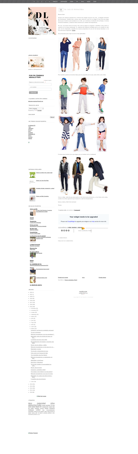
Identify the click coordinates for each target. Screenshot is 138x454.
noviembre (33, 310)
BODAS (88, 1)
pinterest (80, 227)
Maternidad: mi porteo (36, 349)
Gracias (31, 261)
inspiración (45, 406)
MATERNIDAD (64, 1)
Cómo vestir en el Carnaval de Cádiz (39, 353)
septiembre (34, 314)
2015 (31, 306)
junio (32, 320)
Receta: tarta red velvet (36, 367)
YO (51, 405)
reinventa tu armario (32, 414)
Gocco (29, 135)
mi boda (40, 412)
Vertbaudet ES (31, 134)
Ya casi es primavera (36, 332)
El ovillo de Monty (34, 251)
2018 (31, 300)
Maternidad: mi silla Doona (37, 360)
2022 (31, 292)
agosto (33, 316)
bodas (33, 406)
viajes (50, 406)
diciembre (33, 308)
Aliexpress (31, 128)
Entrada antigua (102, 277)
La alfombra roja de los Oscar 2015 (39, 339)
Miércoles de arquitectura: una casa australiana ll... (42, 334)
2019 (31, 298)
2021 (31, 294)
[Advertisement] (76, 285)
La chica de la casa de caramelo (38, 236)
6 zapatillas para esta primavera (38, 379)
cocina (42, 408)
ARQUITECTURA (34, 405)
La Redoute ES (31, 125)
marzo (32, 326)
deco (30, 403)
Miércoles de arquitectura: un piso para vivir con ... (42, 347)
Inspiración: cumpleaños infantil (38, 369)
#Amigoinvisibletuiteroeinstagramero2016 (39, 265)
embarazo (31, 410)
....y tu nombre (32, 87)
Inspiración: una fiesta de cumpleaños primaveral (42, 330)
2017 (31, 302)
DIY (77, 1)
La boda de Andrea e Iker (41, 277)
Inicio (83, 277)
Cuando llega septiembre (35, 222)
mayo (32, 322)
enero (32, 381)
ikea (43, 410)
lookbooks (85, 230)
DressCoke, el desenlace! (37, 362)
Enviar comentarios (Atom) (71, 280)
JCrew (73, 30)
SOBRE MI (55, 1)
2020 (31, 296)
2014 (31, 384)
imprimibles (31, 411)
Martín (37, 406)
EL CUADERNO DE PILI (36, 264)
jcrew (79, 230)
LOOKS (38, 410)
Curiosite (30, 137)
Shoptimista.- (33, 221)
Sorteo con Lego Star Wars (42, 180)
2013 (31, 386)
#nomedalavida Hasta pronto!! (42, 269)
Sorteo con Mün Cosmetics (42, 196)
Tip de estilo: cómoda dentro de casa (39, 351)
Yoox (30, 127)
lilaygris (32, 267)
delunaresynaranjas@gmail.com (35, 101)
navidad (48, 405)
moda (90, 230)
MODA (71, 1)
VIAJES (94, 1)
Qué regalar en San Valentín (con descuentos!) (41, 371)
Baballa (32, 260)
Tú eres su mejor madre (35, 233)
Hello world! (32, 249)
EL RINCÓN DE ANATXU (36, 285)
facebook (74, 227)
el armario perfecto (47, 412)
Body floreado (39, 253)
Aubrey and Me (33, 209)
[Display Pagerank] (33, 433)
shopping (52, 408)
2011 (31, 390)
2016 (31, 304)
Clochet (32, 217)
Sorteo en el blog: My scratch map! (44, 172)
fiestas (46, 408)
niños (52, 403)
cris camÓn (33, 276)
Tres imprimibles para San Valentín (39, 355)
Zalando (30, 138)
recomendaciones (50, 410)
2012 (31, 388)
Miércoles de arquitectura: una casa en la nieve (42, 373)
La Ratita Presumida (35, 244)
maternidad (41, 403)
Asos (29, 131)
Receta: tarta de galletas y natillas (39, 345)
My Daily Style (33, 228)
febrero (33, 328)
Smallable (30, 132)
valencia (36, 411)
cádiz (53, 412)
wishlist (37, 408)
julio (32, 318)
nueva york (34, 412)
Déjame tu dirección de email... (37, 82)
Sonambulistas (33, 232)
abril (32, 324)
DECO (82, 1)
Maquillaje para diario (34, 245)
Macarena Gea (33, 248)
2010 (31, 392)
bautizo (38, 414)
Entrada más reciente (63, 277)
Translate (39, 110)
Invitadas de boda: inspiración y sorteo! (45, 188)
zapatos (42, 411)
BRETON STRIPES (34, 229)
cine (39, 411)
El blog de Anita (34, 225)
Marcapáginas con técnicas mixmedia (38, 226)
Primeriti (32, 219)
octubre (33, 312)
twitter (69, 227)
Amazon (30, 129)
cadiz (45, 411)
